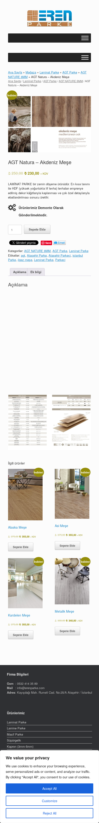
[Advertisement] (49, 342)
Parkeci (60, 260)
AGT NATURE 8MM (71, 81)
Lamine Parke (16, 728)
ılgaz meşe (25, 260)
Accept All (49, 788)
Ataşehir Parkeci (60, 255)
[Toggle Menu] (85, 38)
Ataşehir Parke (37, 255)
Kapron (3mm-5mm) (20, 746)
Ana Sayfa (15, 72)
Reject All (49, 813)
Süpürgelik (14, 740)
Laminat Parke (49, 72)
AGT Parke (69, 72)
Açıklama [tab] (19, 272)
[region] (49, 786)
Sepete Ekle (37, 229)
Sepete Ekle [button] (21, 547)
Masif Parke (15, 734)
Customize (49, 801)
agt (23, 255)
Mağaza (31, 72)
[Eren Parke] (49, 18)
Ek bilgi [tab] (35, 272)
